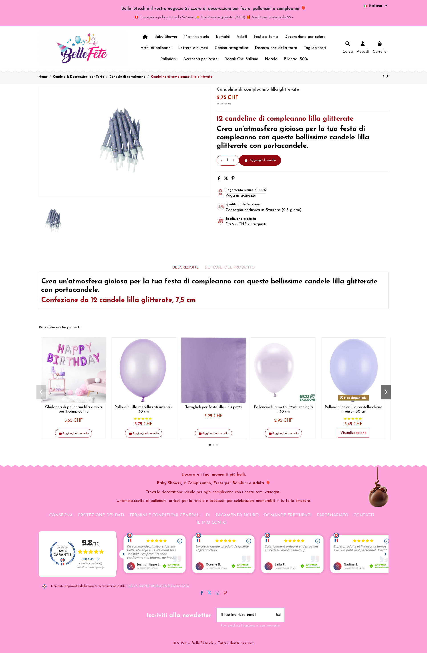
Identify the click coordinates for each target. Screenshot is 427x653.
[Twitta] (226, 179)
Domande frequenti (288, 515)
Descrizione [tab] (185, 267)
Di (208, 515)
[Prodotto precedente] (384, 77)
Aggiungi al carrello (263, 160)
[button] (210, 445)
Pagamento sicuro (237, 515)
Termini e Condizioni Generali (165, 515)
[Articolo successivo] (387, 77)
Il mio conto (211, 523)
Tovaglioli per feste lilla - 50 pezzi (213, 407)
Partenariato (332, 515)
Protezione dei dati (101, 515)
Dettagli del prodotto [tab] (230, 267)
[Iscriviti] (278, 615)
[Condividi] (219, 179)
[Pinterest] (233, 179)
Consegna (61, 515)
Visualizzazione (353, 433)
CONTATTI (364, 515)
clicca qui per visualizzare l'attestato (158, 586)
